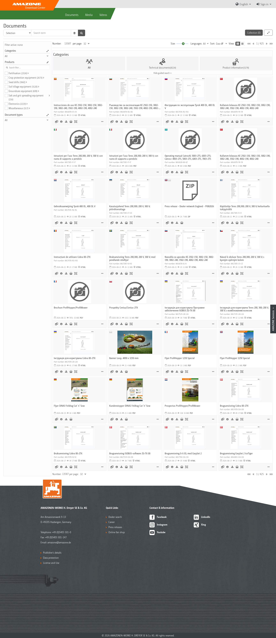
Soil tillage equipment (23, 86)
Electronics (17, 103)
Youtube (161, 532)
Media (89, 15)
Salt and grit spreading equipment (26, 97)
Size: (173, 43)
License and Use (51, 562)
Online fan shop (116, 532)
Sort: (212, 43)
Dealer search (115, 516)
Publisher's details (52, 552)
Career (111, 522)
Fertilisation (18, 73)
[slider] (183, 43)
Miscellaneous (18, 108)
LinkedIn (205, 516)
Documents (71, 15)
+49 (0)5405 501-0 (61, 532)
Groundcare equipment (23, 91)
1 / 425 (260, 43)
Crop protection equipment (25, 77)
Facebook (162, 516)
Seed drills (17, 82)
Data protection (51, 557)
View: (231, 43)
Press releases (115, 527)
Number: (56, 43)
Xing (203, 524)
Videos (103, 15)
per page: (77, 43)
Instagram (162, 524)
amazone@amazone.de (59, 542)
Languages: (196, 43)
